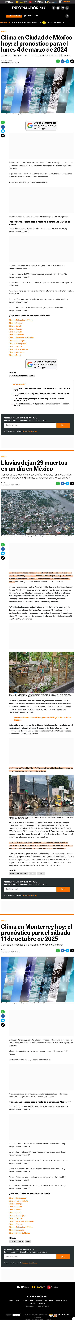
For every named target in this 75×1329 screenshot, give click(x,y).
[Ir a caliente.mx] (40, 1)
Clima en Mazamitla (16, 335)
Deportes (39, 1300)
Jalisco (10, 1300)
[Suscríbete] (63, 1)
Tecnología (49, 1300)
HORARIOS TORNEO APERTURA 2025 (25, 22)
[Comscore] (63, 1314)
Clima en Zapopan (16, 347)
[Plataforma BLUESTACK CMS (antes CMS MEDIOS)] (16, 1314)
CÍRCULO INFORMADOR (55, 22)
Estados (41, 873)
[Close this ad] (73, 1318)
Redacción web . (8, 60)
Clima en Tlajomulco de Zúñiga (21, 320)
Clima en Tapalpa (15, 329)
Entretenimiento (61, 1300)
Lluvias (12, 873)
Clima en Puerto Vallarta (18, 349)
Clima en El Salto (15, 332)
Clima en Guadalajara (17, 341)
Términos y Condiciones (29, 431)
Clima (32, 376)
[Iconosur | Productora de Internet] (9, 1314)
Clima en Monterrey (16, 352)
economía (42, 1303)
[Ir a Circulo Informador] (20, 1)
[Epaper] (50, 1)
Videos (29, 16)
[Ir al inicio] (29, 7)
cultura (32, 1303)
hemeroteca (30, 1306)
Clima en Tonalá (15, 355)
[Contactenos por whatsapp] (67, 8)
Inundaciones (22, 873)
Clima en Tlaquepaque (17, 344)
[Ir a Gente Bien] (32, 1)
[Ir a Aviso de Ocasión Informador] (9, 1)
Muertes (32, 873)
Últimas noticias (14, 16)
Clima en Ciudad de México (19, 1233)
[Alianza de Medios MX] (52, 1314)
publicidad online (43, 1306)
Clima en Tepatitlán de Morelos (21, 338)
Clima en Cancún (15, 326)
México (3, 31)
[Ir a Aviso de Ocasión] (23, 1285)
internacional (28, 1300)
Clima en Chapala (15, 323)
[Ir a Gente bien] (52, 1285)
